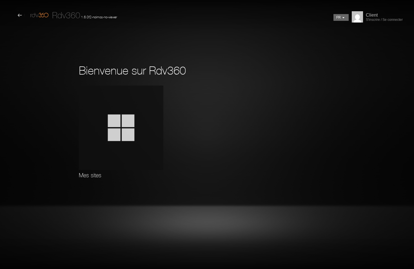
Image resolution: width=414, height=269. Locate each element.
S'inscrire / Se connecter (384, 20)
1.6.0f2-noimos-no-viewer (84, 17)
